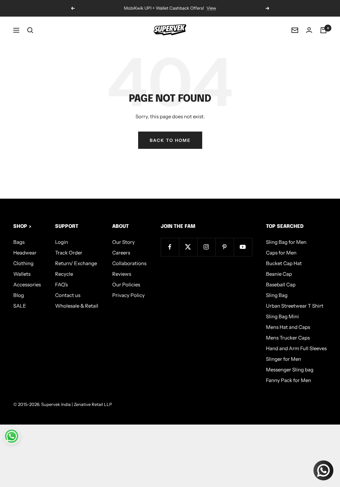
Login (61, 242)
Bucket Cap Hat (284, 263)
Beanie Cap (279, 274)
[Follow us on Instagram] (206, 247)
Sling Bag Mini (282, 316)
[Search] (30, 30)
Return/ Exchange (76, 263)
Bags (19, 242)
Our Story (123, 242)
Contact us (67, 295)
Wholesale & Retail (76, 306)
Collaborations (129, 263)
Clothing (23, 263)
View (211, 8)
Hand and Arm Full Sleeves (296, 348)
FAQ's (61, 284)
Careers (121, 252)
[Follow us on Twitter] (188, 247)
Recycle (64, 274)
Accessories (27, 284)
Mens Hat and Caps (288, 327)
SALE (19, 306)
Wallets (22, 274)
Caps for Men (281, 252)
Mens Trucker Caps (288, 338)
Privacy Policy (128, 295)
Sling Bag (277, 295)
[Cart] (323, 30)
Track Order (68, 252)
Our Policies (126, 284)
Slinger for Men (283, 359)
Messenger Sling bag (289, 369)
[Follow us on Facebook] (170, 247)
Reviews (121, 274)
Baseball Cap (281, 284)
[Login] (309, 30)
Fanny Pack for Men (288, 380)
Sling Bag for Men (286, 242)
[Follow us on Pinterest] (224, 247)
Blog (18, 295)
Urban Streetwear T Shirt (294, 306)
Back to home (170, 140)
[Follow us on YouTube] (243, 247)
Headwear (25, 252)
